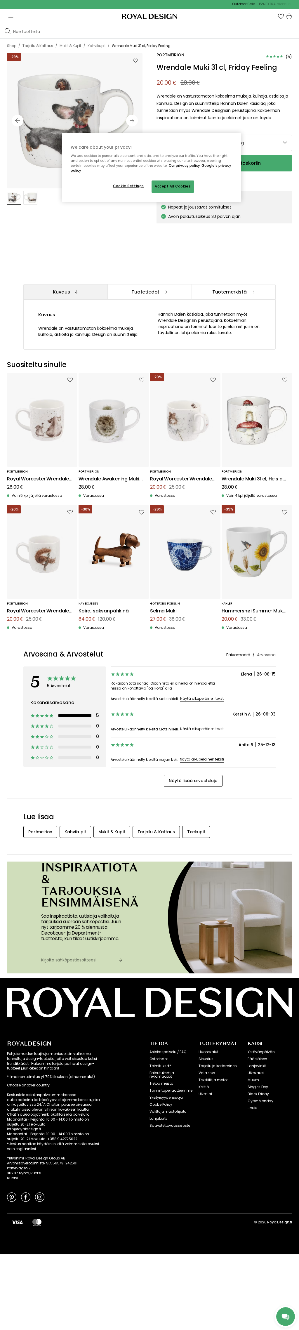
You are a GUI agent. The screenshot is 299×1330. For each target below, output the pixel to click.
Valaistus (207, 1073)
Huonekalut (208, 1052)
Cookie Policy (161, 1104)
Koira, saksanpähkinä (104, 611)
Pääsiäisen (257, 1059)
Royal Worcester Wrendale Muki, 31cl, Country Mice (181, 479)
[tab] (65, 292)
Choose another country (28, 1085)
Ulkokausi (256, 1073)
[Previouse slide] (17, 120)
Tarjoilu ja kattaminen (218, 1066)
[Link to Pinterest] (11, 1196)
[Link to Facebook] (25, 1196)
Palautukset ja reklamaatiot (162, 1074)
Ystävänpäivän (261, 1052)
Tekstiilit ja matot (213, 1080)
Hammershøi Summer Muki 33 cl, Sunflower (253, 611)
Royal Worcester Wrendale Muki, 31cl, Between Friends (38, 611)
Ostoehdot (159, 1059)
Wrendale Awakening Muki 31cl (109, 479)
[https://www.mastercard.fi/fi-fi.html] (37, 1222)
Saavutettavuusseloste (170, 1125)
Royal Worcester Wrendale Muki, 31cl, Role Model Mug (38, 479)
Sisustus (206, 1059)
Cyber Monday (260, 1101)
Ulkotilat (205, 1094)
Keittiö (204, 1087)
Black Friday (258, 1094)
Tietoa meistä (161, 1083)
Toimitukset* (160, 1066)
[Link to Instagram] (39, 1196)
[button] (281, 16)
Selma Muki (163, 611)
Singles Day (258, 1087)
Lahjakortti (158, 1118)
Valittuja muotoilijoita (168, 1111)
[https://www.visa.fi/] (17, 1222)
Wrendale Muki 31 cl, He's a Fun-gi (252, 479)
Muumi (254, 1080)
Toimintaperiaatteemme (171, 1090)
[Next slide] (132, 120)
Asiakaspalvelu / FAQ (168, 1052)
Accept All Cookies (173, 186)
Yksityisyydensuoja (166, 1097)
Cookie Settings (128, 186)
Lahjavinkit (257, 1066)
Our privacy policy (184, 165)
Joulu (252, 1108)
